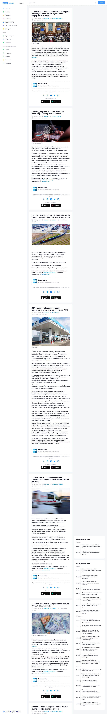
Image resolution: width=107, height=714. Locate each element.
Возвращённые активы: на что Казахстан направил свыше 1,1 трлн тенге (91, 704)
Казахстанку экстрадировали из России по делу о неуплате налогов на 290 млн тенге (91, 599)
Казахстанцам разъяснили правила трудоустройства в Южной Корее (91, 588)
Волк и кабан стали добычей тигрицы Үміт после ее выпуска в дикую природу (91, 620)
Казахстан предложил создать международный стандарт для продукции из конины (90, 632)
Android (44, 181)
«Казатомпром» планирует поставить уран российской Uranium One (91, 570)
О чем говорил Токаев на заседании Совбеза (91, 626)
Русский (21, 3)
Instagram (52, 180)
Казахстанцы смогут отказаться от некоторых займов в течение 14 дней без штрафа (91, 675)
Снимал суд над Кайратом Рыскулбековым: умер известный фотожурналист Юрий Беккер (91, 662)
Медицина (55, 484)
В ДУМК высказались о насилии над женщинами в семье (91, 669)
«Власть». (35, 57)
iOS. (48, 181)
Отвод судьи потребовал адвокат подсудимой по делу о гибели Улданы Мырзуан (91, 638)
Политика (55, 18)
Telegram (46, 180)
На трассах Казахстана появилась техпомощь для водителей (91, 685)
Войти (101, 2)
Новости (46, 18)
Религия (54, 116)
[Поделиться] (43, 95)
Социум (60, 18)
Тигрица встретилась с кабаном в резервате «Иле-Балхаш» (91, 643)
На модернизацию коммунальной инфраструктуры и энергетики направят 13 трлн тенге (91, 649)
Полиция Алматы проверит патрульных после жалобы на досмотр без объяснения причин (90, 691)
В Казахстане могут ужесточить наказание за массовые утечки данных (90, 612)
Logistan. (34, 646)
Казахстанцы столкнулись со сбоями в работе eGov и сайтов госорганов (90, 577)
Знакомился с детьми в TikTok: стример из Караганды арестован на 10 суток (91, 546)
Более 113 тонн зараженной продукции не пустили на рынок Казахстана (90, 583)
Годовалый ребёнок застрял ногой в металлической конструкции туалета (91, 605)
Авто (53, 312)
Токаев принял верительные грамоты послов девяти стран (90, 681)
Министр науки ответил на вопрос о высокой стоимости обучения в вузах (91, 697)
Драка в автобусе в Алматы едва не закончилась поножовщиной (91, 593)
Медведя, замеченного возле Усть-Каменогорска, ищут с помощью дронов (91, 552)
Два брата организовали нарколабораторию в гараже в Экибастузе (90, 655)
